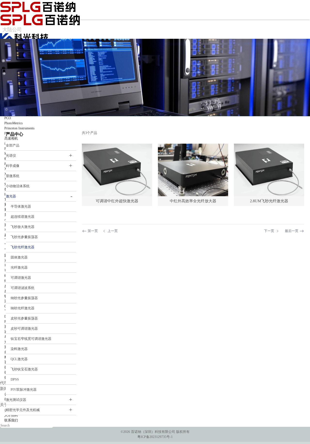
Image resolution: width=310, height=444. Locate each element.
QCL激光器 (19, 359)
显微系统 (12, 176)
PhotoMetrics (13, 123)
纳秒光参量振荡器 (24, 298)
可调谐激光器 (21, 278)
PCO (7, 118)
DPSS (15, 379)
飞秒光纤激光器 (22, 247)
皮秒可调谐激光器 (24, 328)
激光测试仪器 (16, 400)
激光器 (11, 196)
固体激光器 (19, 257)
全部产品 (12, 145)
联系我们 (11, 420)
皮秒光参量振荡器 (24, 318)
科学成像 (12, 166)
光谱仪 (11, 155)
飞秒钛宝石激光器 (24, 369)
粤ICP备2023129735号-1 (155, 437)
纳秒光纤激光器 (22, 308)
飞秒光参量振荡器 (24, 237)
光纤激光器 (19, 267)
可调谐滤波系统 (22, 288)
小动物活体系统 (18, 186)
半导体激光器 (21, 206)
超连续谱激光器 (22, 216)
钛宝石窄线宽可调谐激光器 (31, 339)
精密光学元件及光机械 (23, 410)
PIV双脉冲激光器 (24, 389)
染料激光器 (19, 349)
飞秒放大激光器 (22, 227)
